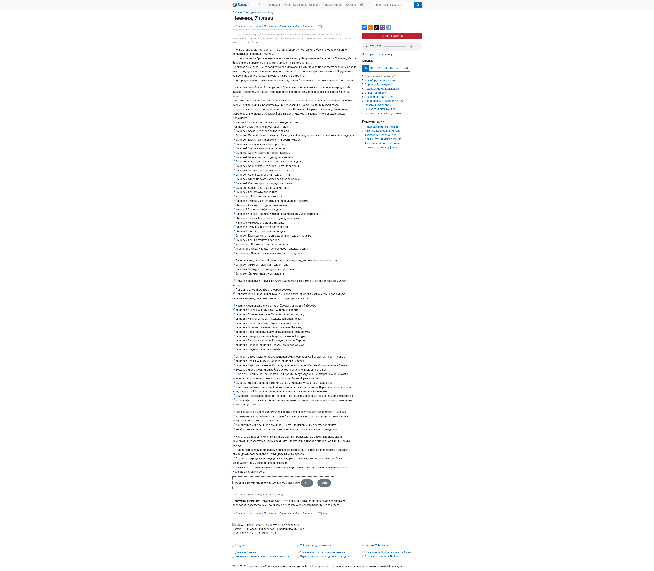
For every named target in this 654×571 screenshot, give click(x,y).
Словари (314, 4)
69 (233, 428)
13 (233, 143)
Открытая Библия (376, 92)
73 (233, 466)
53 (233, 335)
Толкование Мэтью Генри (381, 135)
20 (233, 174)
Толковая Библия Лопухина (382, 143)
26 (233, 200)
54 (233, 340)
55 (233, 344)
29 (233, 213)
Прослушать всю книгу (377, 54)
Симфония (300, 4)
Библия (237, 12)
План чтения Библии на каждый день (388, 552)
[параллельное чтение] (319, 26)
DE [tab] (391, 67)
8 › (308, 26)
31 (233, 222)
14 (233, 147)
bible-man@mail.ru (396, 566)
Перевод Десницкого (379, 84)
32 (233, 226)
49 (233, 318)
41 (233, 268)
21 (233, 178)
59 (233, 364)
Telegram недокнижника (315, 545)
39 (233, 260)
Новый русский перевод (380, 80)
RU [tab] (365, 67)
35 (233, 239)
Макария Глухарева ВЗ (379, 105)
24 (233, 191)
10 (233, 130)
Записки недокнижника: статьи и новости (262, 556)
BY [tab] (371, 67)
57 (233, 356)
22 (233, 182)
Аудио (287, 4)
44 (233, 289)
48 (233, 313)
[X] (376, 27)
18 (233, 165)
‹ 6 (239, 26)
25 (233, 195)
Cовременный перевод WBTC (384, 101)
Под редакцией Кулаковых (382, 88)
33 (233, 230)
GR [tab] (398, 67)
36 (233, 244)
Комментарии (332, 4)
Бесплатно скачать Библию (382, 556)
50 (233, 322)
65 (233, 399)
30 (233, 217)
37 (233, 248)
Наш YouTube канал (377, 545)
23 (233, 187)
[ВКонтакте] (364, 27)
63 (233, 386)
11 (233, 135)
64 (233, 395)
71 (233, 449)
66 (233, 411)
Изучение (350, 4)
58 (233, 360)
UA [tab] (378, 67)
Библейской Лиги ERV (379, 96)
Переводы (273, 4)
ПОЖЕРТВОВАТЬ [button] (392, 35)
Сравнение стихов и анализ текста (322, 552)
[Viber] (382, 27)
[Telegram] (388, 27)
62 (233, 382)
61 (233, 373)
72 (233, 458)
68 (233, 424)
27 (233, 204)
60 (233, 369)
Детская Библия (245, 552)
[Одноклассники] (370, 27)
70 (233, 436)
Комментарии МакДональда (383, 139)
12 (233, 139)
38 (233, 252)
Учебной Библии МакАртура (382, 130)
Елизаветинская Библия (380, 109)
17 (233, 161)
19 (233, 169)
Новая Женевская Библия (381, 126)
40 (233, 264)
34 (233, 235)
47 (233, 309)
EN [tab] (385, 67)
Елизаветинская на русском (383, 113)
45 (233, 293)
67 (233, 415)
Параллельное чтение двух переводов (324, 556)
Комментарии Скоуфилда (381, 147)
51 (233, 326)
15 (233, 152)
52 (233, 331)
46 (233, 305)
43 (233, 280)
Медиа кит (242, 545)
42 (233, 273)
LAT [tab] (405, 67)
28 (233, 209)
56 (233, 348)
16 (233, 156)
